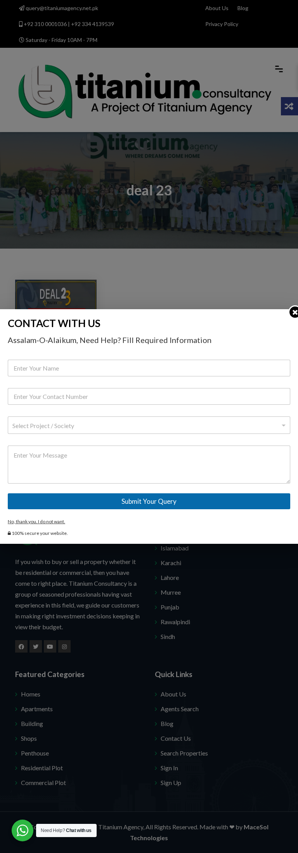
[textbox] (147, 425)
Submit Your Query (149, 501)
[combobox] (149, 425)
